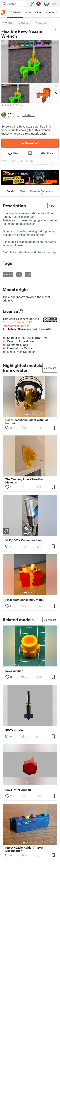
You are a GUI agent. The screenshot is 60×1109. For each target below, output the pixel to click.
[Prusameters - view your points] (38, 4)
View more (50, 367)
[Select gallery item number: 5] (35, 842)
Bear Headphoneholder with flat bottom (26, 421)
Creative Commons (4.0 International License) (27, 325)
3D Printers (26, 23)
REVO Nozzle (14, 730)
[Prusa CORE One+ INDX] (30, 177)
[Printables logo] (3, 12)
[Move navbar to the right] (56, 12)
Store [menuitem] (28, 12)
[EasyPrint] (32, 4)
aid (19, 274)
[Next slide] (55, 93)
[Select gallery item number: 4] (34, 533)
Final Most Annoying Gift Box (24, 599)
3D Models (9, 23)
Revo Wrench (14, 670)
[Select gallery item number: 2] (30, 414)
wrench (8, 274)
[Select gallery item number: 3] (32, 414)
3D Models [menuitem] (15, 12)
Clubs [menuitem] (38, 12)
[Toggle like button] (7, 428)
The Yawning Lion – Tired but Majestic (24, 481)
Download (31, 143)
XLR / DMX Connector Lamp (24, 540)
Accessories (43, 23)
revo (28, 274)
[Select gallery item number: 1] (26, 414)
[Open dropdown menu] (56, 31)
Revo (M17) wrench (18, 789)
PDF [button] (53, 205)
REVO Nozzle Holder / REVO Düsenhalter (24, 849)
